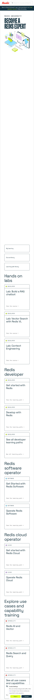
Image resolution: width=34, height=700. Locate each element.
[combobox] (23, 2)
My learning (9, 248)
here (10, 691)
